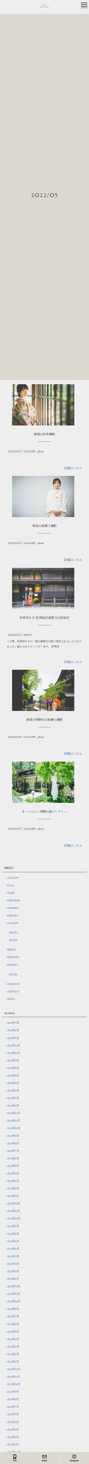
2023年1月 (13, 1279)
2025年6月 (13, 1076)
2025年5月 (13, 1083)
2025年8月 (13, 1068)
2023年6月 (13, 1241)
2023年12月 (13, 1204)
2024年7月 (13, 1151)
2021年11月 (13, 1377)
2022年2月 (13, 1354)
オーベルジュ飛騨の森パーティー (44, 812)
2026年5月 (13, 1038)
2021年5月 (13, 1414)
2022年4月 (13, 1339)
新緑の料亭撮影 (44, 434)
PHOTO (13, 933)
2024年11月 (13, 1121)
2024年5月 (13, 1166)
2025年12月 (13, 1046)
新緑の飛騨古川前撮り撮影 (44, 720)
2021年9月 (13, 1392)
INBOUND (13, 957)
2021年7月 (13, 1407)
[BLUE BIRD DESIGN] (39, 5)
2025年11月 (13, 1053)
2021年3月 (13, 1430)
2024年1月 (13, 1196)
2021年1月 (13, 1445)
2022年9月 (13, 1309)
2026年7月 (13, 1023)
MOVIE (13, 940)
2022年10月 (14, 1301)
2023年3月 (13, 1264)
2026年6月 (13, 1030)
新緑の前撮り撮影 (44, 526)
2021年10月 (13, 1384)
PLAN (10, 885)
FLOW (11, 893)
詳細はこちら (73, 468)
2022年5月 (13, 1332)
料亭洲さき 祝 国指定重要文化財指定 (44, 618)
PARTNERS (13, 900)
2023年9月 (13, 1226)
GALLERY (30, 451)
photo (41, 451)
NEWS (28, 635)
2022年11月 (13, 1294)
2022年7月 (13, 1316)
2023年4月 (13, 1256)
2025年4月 (13, 1091)
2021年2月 (13, 1437)
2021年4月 (13, 1422)
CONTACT (13, 991)
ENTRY (13, 975)
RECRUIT (12, 965)
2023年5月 (13, 1249)
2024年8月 (13, 1143)
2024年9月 (13, 1136)
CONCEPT (13, 878)
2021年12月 (13, 1369)
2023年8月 (13, 1234)
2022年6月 (13, 1324)
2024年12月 (13, 1113)
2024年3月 (13, 1181)
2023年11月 (13, 1211)
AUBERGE (13, 908)
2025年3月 (13, 1098)
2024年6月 (13, 1158)
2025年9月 (13, 1061)
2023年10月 (14, 1219)
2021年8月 (13, 1399)
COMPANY (13, 984)
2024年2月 (13, 1189)
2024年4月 (13, 1173)
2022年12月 (13, 1286)
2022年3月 (13, 1347)
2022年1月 (13, 1362)
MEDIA (11, 950)
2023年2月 (13, 1271)
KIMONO (12, 915)
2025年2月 (13, 1106)
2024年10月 (14, 1128)
